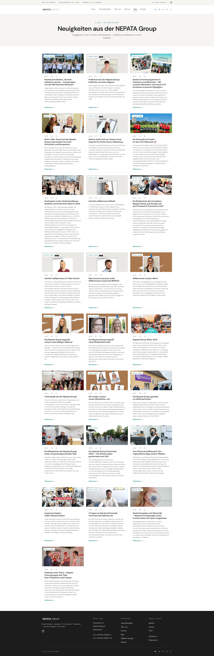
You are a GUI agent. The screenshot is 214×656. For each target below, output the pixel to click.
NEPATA (151, 623)
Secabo (151, 627)
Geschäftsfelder (105, 9)
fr (167, 9)
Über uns (117, 9)
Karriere (127, 9)
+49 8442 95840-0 (159, 2)
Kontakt (143, 9)
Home (93, 9)
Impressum (153, 636)
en (159, 9)
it (170, 9)
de (155, 9)
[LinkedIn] (171, 2)
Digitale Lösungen (127, 638)
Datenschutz (153, 640)
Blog (135, 9)
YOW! (151, 631)
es (163, 9)
